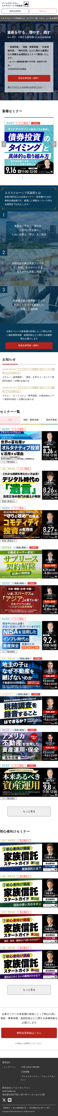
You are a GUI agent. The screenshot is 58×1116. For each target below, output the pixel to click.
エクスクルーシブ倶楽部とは (13, 18)
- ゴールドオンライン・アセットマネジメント (38, 1078)
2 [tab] (25, 177)
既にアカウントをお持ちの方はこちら (25, 87)
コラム (42, 18)
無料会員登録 (15, 11)
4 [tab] (30, 177)
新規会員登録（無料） (29, 78)
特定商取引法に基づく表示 (39, 1108)
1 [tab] (22, 177)
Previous (4, 144)
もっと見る (29, 811)
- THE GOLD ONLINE (30, 1067)
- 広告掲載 (24, 1072)
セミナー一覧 (32, 18)
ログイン (43, 11)
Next (54, 144)
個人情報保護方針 (19, 1108)
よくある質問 (51, 18)
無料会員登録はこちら (29, 1033)
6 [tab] (35, 177)
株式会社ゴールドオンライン (16, 1088)
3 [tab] (27, 177)
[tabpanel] (29, 145)
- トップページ (9, 1067)
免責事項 (6, 1108)
